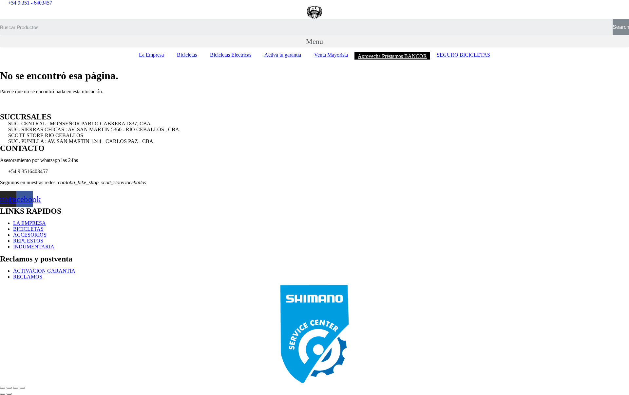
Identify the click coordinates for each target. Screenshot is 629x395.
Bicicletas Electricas (230, 55)
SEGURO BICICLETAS (463, 55)
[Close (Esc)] (2, 388)
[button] (314, 41)
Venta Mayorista (331, 55)
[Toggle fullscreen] (15, 388)
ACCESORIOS (30, 235)
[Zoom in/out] (22, 388)
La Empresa (151, 55)
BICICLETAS (28, 229)
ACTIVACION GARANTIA (44, 271)
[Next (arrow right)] (9, 394)
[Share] (9, 388)
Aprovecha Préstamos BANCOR (392, 56)
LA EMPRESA (29, 223)
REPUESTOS (28, 240)
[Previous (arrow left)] (2, 394)
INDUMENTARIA (33, 246)
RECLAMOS (27, 276)
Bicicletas (187, 55)
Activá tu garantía (282, 55)
